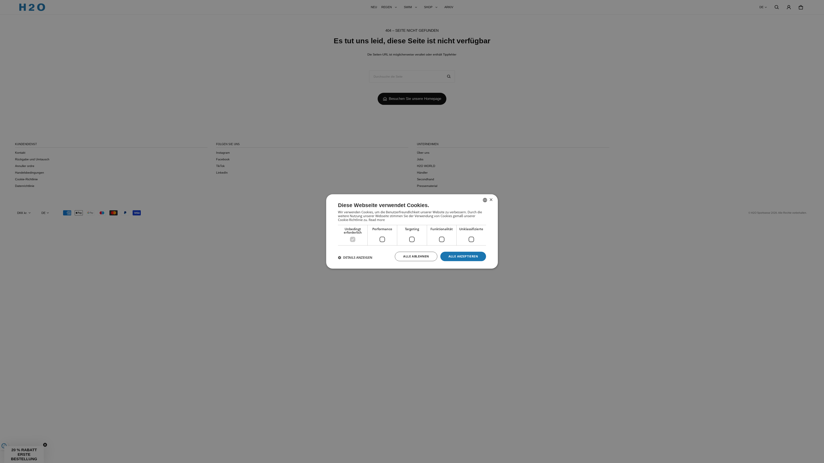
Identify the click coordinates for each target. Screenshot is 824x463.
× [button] (490, 199)
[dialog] (412, 231)
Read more (377, 220)
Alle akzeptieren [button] (463, 256)
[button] (355, 257)
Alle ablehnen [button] (416, 256)
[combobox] (485, 200)
